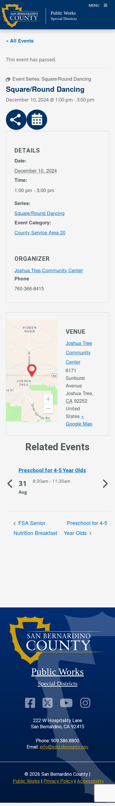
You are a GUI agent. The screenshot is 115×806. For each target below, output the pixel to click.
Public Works (26, 781)
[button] (48, 399)
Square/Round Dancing (39, 212)
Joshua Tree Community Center (48, 270)
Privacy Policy (58, 781)
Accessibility (90, 781)
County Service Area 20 (39, 232)
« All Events (20, 40)
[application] (32, 370)
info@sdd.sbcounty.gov (64, 747)
